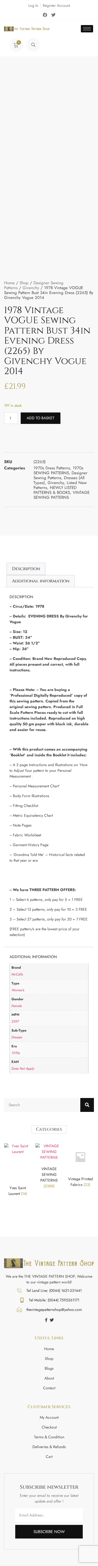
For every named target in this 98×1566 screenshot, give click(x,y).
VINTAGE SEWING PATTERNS (61, 495)
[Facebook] (45, 15)
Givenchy (31, 288)
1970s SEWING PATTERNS (58, 470)
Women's (17, 990)
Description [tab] (26, 569)
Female (16, 1006)
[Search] (87, 1105)
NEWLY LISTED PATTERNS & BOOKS (54, 490)
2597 (15, 1021)
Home (9, 283)
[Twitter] (53, 15)
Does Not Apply (22, 1068)
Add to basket (40, 418)
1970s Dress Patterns (51, 468)
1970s (15, 1053)
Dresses (16, 1037)
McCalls (17, 974)
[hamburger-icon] (87, 28)
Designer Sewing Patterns (60, 475)
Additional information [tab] (40, 581)
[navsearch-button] (33, 44)
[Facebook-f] (46, 1320)
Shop (24, 283)
